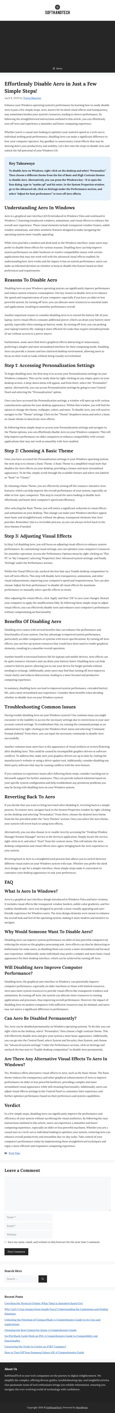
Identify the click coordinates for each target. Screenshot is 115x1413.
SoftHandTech (53, 1407)
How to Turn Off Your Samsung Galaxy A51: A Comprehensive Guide (44, 1352)
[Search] (42, 1279)
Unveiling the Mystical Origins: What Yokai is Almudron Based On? (43, 1303)
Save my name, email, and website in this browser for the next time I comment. (54, 1242)
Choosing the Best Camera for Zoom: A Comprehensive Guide (40, 1330)
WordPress (82, 1407)
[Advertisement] (57, 42)
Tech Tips (14, 1153)
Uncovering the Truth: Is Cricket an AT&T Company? (35, 1346)
